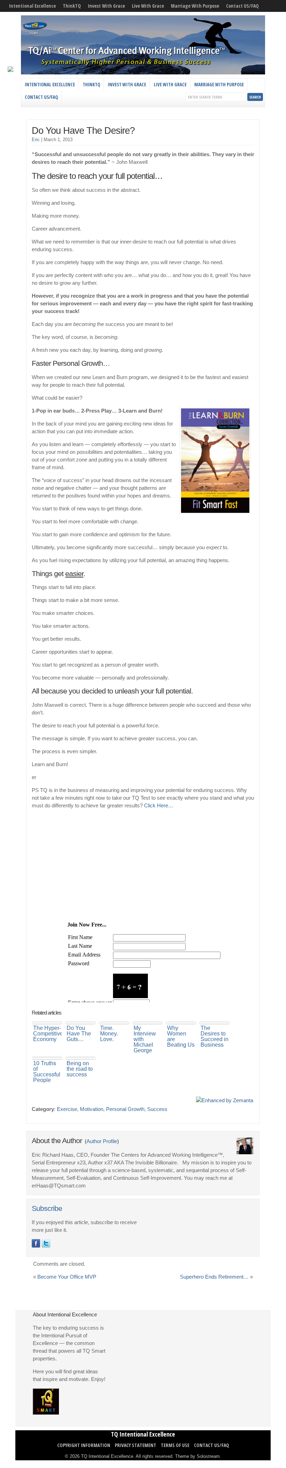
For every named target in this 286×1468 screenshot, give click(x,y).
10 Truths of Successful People (46, 1071)
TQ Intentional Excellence (143, 1434)
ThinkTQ (72, 5)
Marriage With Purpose (195, 5)
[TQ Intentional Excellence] (143, 72)
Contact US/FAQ (242, 5)
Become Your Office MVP (66, 1277)
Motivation (91, 1109)
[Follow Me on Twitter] (46, 1243)
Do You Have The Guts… (79, 1033)
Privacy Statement (135, 1445)
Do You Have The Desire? (83, 130)
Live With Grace (148, 5)
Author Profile (101, 1141)
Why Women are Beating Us (181, 1036)
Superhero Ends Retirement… (214, 1277)
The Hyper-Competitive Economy (47, 1033)
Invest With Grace (106, 5)
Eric (36, 139)
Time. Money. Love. (109, 1033)
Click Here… (158, 805)
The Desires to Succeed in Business (214, 1036)
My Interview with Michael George (145, 1039)
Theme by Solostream (197, 1456)
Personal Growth (125, 1109)
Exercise (67, 1109)
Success (157, 1109)
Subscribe (47, 1208)
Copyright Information (83, 1445)
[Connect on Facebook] (36, 1243)
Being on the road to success (80, 1068)
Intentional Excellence (32, 5)
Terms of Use (175, 1445)
